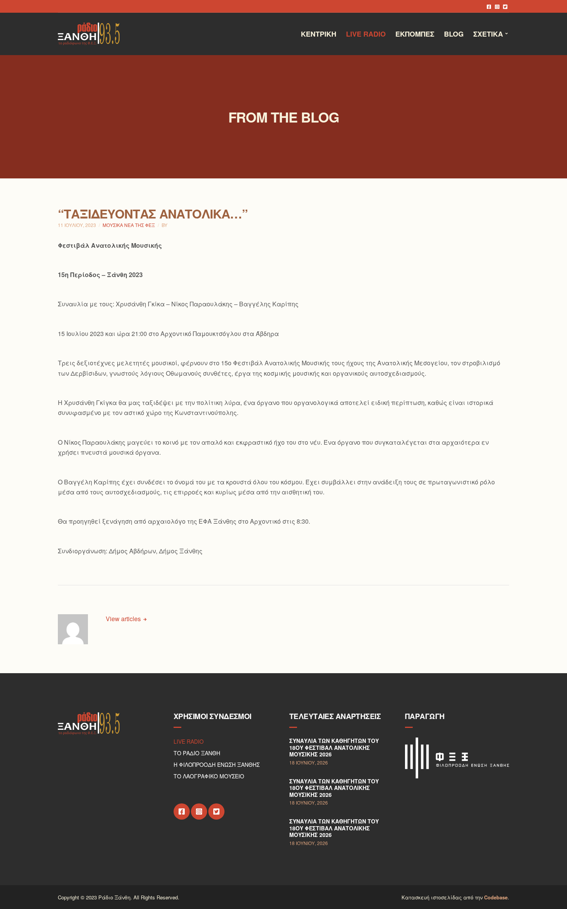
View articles (124, 618)
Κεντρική (318, 34)
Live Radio (366, 34)
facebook (488, 6)
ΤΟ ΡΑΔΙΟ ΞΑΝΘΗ (197, 753)
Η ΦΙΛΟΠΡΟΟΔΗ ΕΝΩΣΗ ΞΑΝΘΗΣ (217, 764)
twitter (505, 6)
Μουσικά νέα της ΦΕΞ (129, 225)
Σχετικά (488, 34)
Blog (454, 34)
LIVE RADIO (189, 741)
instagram (497, 6)
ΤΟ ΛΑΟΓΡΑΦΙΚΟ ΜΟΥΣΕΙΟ (209, 776)
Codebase (496, 897)
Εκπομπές (414, 34)
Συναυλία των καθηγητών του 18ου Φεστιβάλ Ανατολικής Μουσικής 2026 (334, 747)
